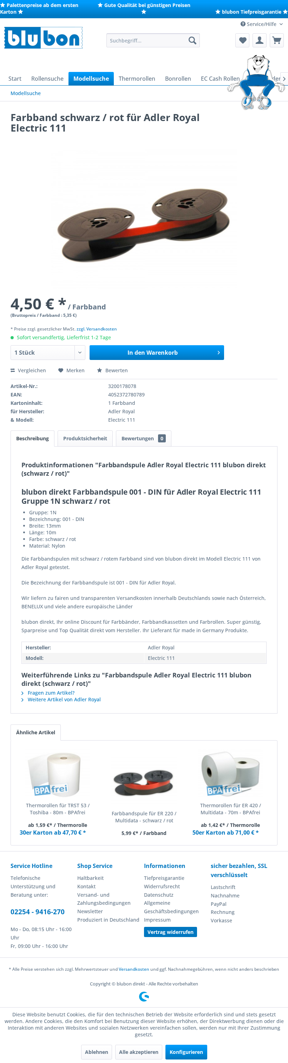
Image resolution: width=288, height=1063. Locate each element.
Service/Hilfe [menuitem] (262, 24)
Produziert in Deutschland (108, 919)
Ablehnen (96, 1052)
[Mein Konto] (260, 40)
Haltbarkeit (90, 878)
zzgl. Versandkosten (97, 329)
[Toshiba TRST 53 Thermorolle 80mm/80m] (58, 773)
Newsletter (90, 911)
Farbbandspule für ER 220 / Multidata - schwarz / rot (144, 817)
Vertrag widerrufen (171, 932)
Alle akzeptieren (138, 1052)
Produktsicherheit (85, 438)
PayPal (219, 904)
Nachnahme (225, 895)
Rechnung (223, 912)
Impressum (157, 919)
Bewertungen (142, 438)
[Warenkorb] (277, 40)
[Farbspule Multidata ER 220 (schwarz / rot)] (144, 782)
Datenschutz (159, 894)
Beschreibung (32, 438)
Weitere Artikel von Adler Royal (63, 699)
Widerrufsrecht (162, 886)
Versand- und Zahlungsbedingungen (104, 899)
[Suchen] (192, 40)
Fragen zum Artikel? (50, 692)
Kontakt (86, 886)
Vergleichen (31, 370)
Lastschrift (223, 887)
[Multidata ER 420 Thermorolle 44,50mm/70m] (230, 773)
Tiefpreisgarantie (164, 878)
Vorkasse (221, 920)
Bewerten (116, 370)
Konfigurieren (186, 1052)
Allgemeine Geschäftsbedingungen (171, 907)
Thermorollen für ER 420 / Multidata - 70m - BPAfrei (230, 809)
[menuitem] (153, 40)
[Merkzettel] (242, 40)
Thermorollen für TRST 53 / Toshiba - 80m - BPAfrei (58, 809)
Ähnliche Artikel (35, 732)
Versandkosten (134, 969)
